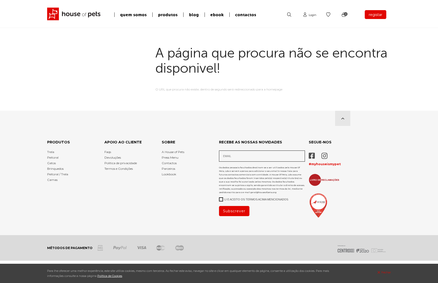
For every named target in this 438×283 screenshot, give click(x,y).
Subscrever (234, 211)
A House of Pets (173, 152)
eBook (217, 14)
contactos (245, 14)
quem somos (133, 14)
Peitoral (53, 157)
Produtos (58, 142)
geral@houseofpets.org (263, 192)
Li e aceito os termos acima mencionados (256, 199)
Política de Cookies (109, 276)
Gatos (51, 163)
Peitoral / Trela (57, 174)
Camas (52, 180)
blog (194, 14)
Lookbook (169, 174)
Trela (50, 152)
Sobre (168, 142)
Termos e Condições (118, 169)
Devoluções (112, 157)
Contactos (169, 163)
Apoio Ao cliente (123, 142)
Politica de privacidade (120, 163)
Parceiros (168, 169)
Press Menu (170, 157)
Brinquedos (55, 169)
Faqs (107, 152)
